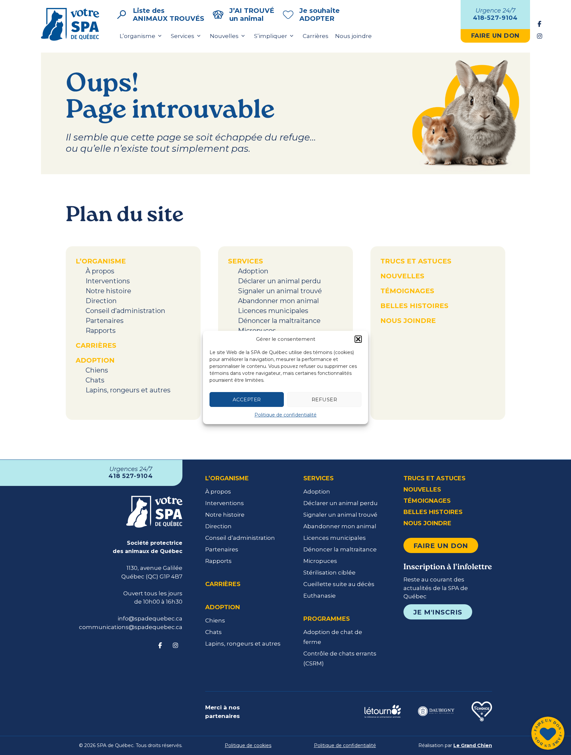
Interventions (108, 281)
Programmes (326, 618)
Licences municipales (273, 311)
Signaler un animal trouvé (280, 291)
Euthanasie (319, 595)
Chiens (97, 370)
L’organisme (137, 36)
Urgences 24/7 (130, 472)
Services (182, 36)
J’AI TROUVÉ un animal (251, 14)
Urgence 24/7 (495, 14)
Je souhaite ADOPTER (319, 14)
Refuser (324, 399)
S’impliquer (270, 36)
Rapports (101, 331)
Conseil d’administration (125, 311)
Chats (95, 380)
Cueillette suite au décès (338, 584)
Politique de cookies (248, 745)
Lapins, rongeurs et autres (128, 390)
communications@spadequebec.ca (130, 627)
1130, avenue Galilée (154, 568)
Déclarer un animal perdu (279, 281)
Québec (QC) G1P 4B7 (151, 576)
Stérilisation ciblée (329, 572)
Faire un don (440, 546)
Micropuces (257, 331)
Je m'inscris (437, 612)
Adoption (95, 360)
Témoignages (407, 291)
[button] (358, 339)
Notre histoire (108, 291)
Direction (101, 301)
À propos (100, 271)
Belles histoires (414, 306)
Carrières (315, 36)
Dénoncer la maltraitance (279, 321)
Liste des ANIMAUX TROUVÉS (168, 14)
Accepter (247, 399)
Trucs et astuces (415, 261)
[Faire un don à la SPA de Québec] (547, 734)
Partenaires (105, 321)
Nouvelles (224, 36)
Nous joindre (353, 36)
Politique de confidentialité (285, 415)
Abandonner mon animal (278, 301)
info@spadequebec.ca (150, 618)
